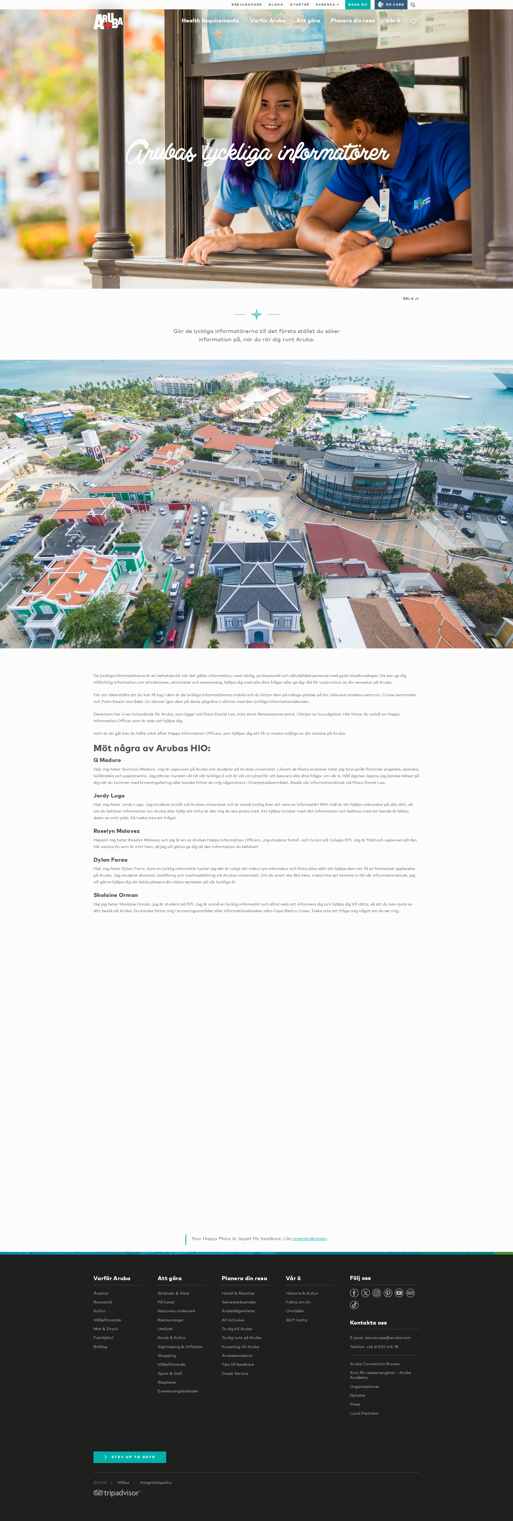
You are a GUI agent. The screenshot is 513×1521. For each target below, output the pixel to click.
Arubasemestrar (237, 1355)
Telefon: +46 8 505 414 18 (374, 1346)
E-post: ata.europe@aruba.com (380, 1337)
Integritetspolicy (156, 1482)
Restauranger (171, 1319)
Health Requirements (210, 20)
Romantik (103, 1301)
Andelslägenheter (238, 1310)
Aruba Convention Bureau (375, 1363)
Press (355, 1404)
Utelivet (165, 1328)
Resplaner (167, 1382)
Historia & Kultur (302, 1293)
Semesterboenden (239, 1301)
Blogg (276, 4)
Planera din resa (353, 20)
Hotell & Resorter (238, 1293)
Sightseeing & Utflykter (180, 1346)
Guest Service (235, 1373)
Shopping (167, 1355)
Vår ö (393, 20)
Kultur (100, 1310)
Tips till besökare (238, 1364)
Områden (295, 1310)
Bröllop (100, 1346)
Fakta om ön (298, 1301)
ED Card (395, 4)
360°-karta (296, 1319)
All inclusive (233, 1319)
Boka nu (357, 4)
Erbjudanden (247, 4)
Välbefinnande (107, 1319)
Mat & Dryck (106, 1328)
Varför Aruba (268, 20)
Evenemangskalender (178, 1390)
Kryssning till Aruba (240, 1346)
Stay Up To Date (133, 1457)
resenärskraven (310, 1238)
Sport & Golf (170, 1373)
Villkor (124, 1482)
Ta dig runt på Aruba (241, 1337)
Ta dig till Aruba (237, 1328)
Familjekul (103, 1337)
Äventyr (101, 1293)
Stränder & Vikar (174, 1293)
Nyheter (299, 4)
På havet (166, 1301)
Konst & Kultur (172, 1337)
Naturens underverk (177, 1310)
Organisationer (364, 1386)
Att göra (308, 20)
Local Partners (364, 1413)
